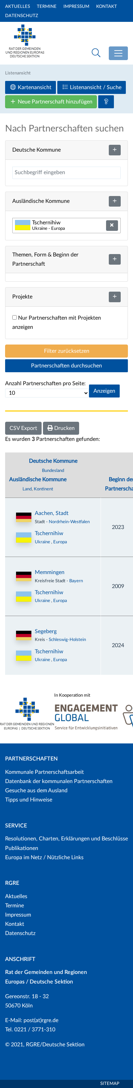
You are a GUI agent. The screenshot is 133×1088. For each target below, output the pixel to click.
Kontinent (43, 489)
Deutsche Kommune (53, 461)
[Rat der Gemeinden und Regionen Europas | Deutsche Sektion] (25, 40)
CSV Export (23, 428)
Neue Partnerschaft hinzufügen (54, 101)
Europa (60, 542)
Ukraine (43, 542)
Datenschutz (21, 16)
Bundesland (53, 471)
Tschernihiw (49, 533)
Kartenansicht (33, 87)
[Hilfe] (106, 101)
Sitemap (109, 1084)
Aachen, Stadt (52, 513)
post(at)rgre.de (41, 1020)
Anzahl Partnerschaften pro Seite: (45, 383)
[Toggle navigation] (118, 53)
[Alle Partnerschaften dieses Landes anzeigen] (23, 537)
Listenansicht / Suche (95, 87)
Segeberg (46, 631)
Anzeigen (104, 391)
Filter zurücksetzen (66, 351)
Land (27, 489)
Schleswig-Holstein (67, 640)
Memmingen (49, 572)
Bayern (76, 581)
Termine (47, 6)
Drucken (64, 428)
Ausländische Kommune (37, 479)
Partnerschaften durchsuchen (66, 365)
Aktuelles (17, 6)
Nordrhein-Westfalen (69, 522)
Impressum (76, 6)
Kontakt (106, 6)
